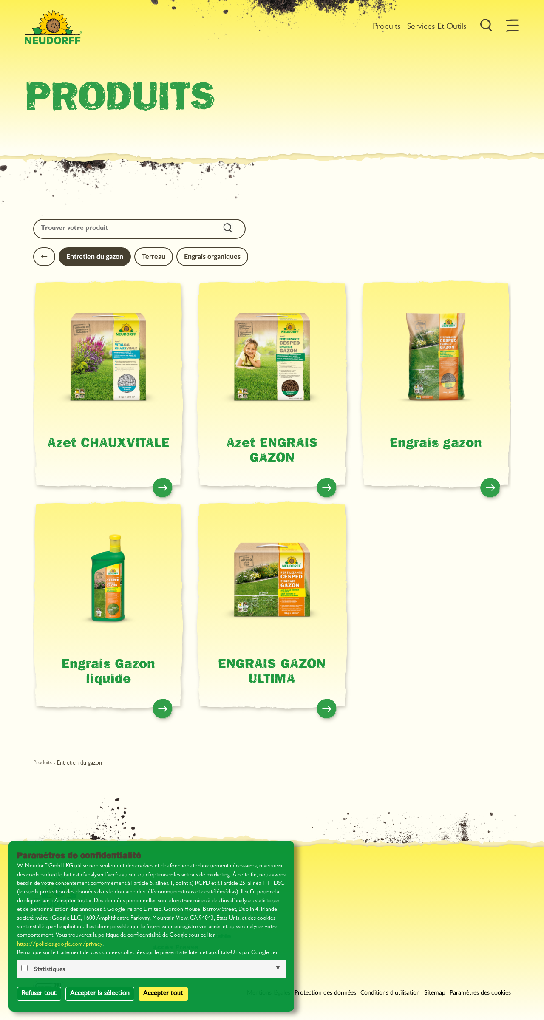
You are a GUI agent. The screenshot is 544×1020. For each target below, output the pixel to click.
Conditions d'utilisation (390, 993)
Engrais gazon (436, 444)
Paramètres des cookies (480, 993)
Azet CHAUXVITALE (108, 444)
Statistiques (49, 969)
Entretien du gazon (94, 256)
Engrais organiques (212, 256)
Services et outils (437, 27)
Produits (387, 27)
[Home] (53, 27)
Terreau (153, 256)
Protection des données (325, 993)
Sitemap (434, 993)
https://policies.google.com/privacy (59, 944)
